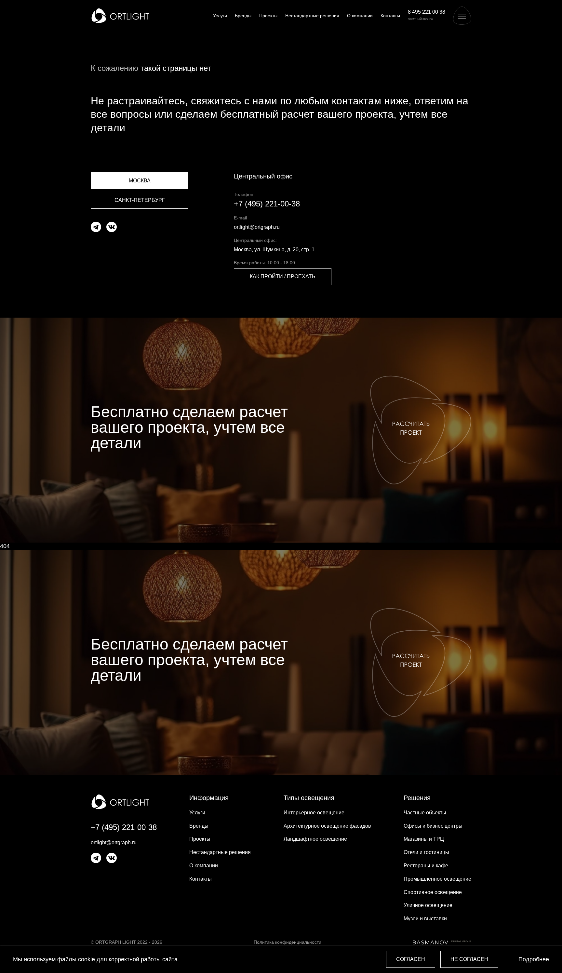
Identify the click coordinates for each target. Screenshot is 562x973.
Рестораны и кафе (426, 865)
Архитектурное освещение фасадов (327, 826)
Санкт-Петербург (139, 200)
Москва (140, 180)
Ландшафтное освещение (315, 839)
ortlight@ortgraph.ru (257, 227)
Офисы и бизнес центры (433, 826)
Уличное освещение (428, 905)
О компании (360, 15)
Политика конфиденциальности (287, 942)
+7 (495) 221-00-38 (267, 203)
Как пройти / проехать (282, 276)
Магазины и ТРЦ (424, 839)
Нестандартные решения (312, 15)
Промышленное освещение (437, 879)
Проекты (268, 15)
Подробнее (533, 959)
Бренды (243, 15)
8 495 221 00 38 (426, 12)
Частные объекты (425, 812)
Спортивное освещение (433, 892)
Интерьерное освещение (314, 812)
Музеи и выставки (425, 918)
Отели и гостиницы (426, 852)
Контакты (390, 15)
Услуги (220, 15)
